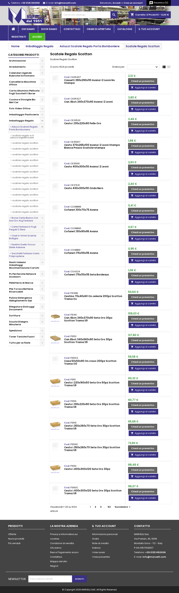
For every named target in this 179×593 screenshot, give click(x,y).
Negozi (54, 566)
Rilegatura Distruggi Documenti (21, 308)
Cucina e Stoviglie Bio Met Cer (22, 101)
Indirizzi (96, 547)
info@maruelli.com (65, 2)
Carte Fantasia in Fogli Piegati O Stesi (22, 228)
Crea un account (133, 2)
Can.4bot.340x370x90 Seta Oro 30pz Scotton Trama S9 (88, 319)
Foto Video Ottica (19, 108)
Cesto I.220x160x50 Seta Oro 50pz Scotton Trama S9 (91, 384)
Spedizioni (15, 330)
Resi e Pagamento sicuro (64, 552)
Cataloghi (124, 29)
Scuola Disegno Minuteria (18, 323)
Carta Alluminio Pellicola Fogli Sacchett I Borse (24, 92)
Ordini (95, 538)
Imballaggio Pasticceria (24, 114)
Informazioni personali (105, 534)
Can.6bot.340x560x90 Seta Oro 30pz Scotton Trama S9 (88, 341)
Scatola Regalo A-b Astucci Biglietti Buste (22, 136)
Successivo (123, 507)
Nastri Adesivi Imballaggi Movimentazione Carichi (24, 265)
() (158, 3)
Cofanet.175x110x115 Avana (81, 253)
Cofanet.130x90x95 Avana (81, 231)
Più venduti (14, 543)
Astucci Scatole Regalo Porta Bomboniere (23, 128)
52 (109, 507)
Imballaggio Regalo (21, 120)
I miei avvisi (98, 552)
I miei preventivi (101, 557)
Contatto (142, 526)
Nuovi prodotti (16, 538)
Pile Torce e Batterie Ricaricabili (21, 290)
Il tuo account (149, 29)
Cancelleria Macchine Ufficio (22, 83)
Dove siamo (49, 29)
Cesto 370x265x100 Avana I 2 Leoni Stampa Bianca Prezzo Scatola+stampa (92, 146)
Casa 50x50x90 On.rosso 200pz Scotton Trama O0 (90, 362)
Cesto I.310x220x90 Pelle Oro (82, 123)
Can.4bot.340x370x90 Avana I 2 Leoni (88, 101)
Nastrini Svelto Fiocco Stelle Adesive (22, 246)
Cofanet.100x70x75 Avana (81, 209)
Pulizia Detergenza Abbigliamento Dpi (20, 299)
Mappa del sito (58, 561)
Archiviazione (17, 60)
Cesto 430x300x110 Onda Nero (83, 188)
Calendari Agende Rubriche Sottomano (22, 74)
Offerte (12, 534)
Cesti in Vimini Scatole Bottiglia (22, 237)
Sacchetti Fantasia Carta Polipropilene (24, 255)
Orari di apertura (99, 29)
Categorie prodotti (23, 55)
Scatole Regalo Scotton (25, 143)
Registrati (19, 36)
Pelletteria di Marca (21, 282)
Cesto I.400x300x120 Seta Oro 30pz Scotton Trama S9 (92, 492)
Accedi (116, 2)
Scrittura (14, 315)
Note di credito (100, 543)
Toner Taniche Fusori (22, 336)
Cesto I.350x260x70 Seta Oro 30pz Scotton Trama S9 (92, 427)
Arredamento (17, 66)
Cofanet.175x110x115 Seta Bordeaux (86, 274)
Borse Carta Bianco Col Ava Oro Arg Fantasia (23, 219)
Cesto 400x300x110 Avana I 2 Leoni (86, 166)
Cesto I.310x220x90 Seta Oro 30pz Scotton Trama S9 (91, 405)
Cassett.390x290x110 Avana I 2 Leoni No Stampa (89, 81)
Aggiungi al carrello (143, 87)
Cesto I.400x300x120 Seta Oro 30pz (87, 469)
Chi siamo (28, 29)
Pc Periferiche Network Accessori (22, 275)
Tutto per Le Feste (19, 342)
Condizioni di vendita (62, 543)
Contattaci (72, 29)
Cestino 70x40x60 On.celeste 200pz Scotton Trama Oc (93, 297)
